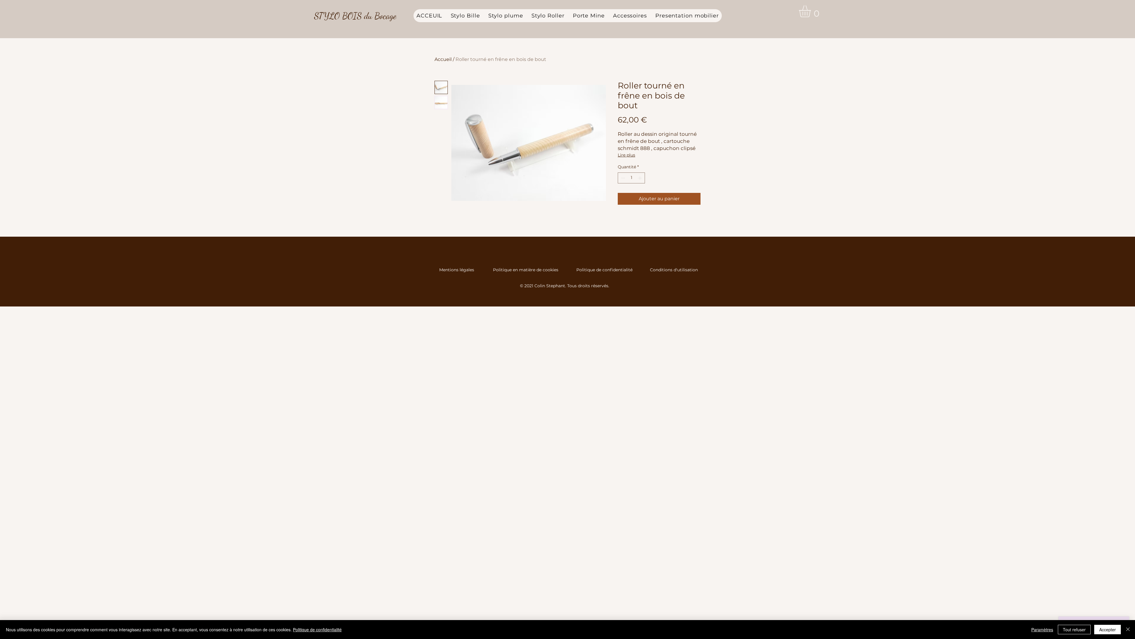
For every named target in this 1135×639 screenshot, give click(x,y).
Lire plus (626, 155)
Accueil (443, 59)
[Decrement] (622, 178)
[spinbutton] (631, 178)
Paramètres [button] (1042, 629)
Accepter (1107, 629)
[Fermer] (1127, 629)
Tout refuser (1074, 629)
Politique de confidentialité (604, 269)
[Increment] (640, 178)
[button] (812, 11)
